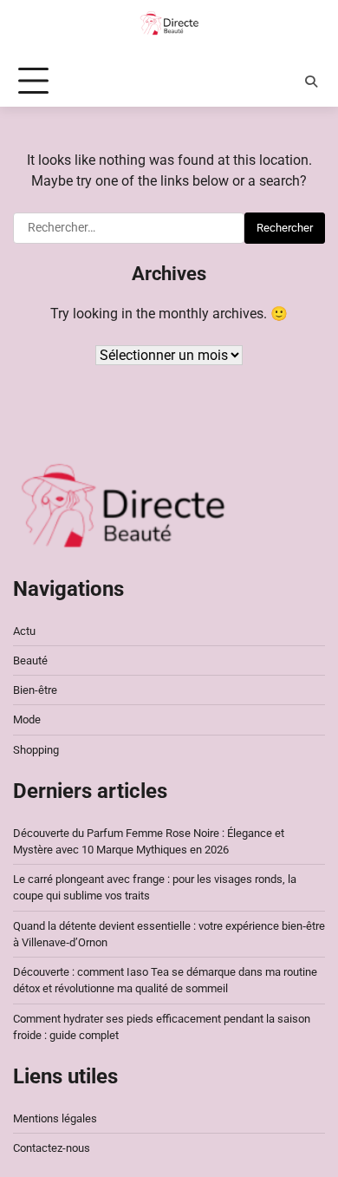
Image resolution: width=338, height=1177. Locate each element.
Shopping (36, 749)
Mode (27, 719)
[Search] (311, 82)
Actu (24, 631)
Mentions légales (55, 1118)
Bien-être (35, 689)
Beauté (30, 660)
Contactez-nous (51, 1147)
